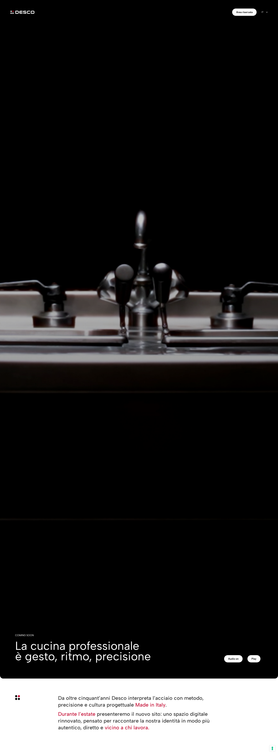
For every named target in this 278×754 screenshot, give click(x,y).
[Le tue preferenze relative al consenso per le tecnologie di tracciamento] (272, 748)
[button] (233, 658)
